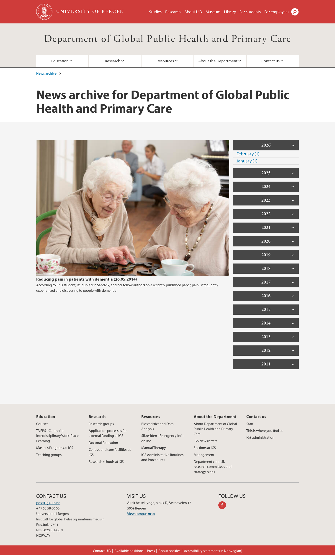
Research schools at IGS (106, 461)
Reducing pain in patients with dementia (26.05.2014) (86, 279)
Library (230, 11)
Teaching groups (49, 454)
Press (151, 550)
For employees (276, 11)
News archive (46, 73)
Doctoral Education (103, 442)
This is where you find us (264, 430)
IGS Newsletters (205, 440)
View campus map (141, 513)
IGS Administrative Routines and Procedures (162, 457)
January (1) (247, 161)
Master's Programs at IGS (54, 447)
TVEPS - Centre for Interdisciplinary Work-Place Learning (57, 435)
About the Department (217, 60)
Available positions (128, 550)
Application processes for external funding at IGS (108, 433)
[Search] (295, 11)
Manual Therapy (153, 447)
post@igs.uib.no (48, 502)
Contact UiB (102, 550)
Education (60, 60)
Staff (249, 423)
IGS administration (260, 437)
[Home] (44, 12)
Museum (213, 11)
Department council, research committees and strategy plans (213, 466)
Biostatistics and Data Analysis (157, 426)
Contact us (270, 60)
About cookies (169, 550)
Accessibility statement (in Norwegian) (213, 550)
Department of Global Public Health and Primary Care (167, 39)
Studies (155, 11)
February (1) (248, 154)
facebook (223, 505)
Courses (42, 423)
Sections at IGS (205, 447)
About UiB (193, 11)
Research (173, 11)
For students (250, 11)
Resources (165, 60)
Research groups (101, 423)
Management (204, 454)
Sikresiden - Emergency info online (162, 438)
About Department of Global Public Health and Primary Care (215, 428)
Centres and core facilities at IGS (110, 452)
